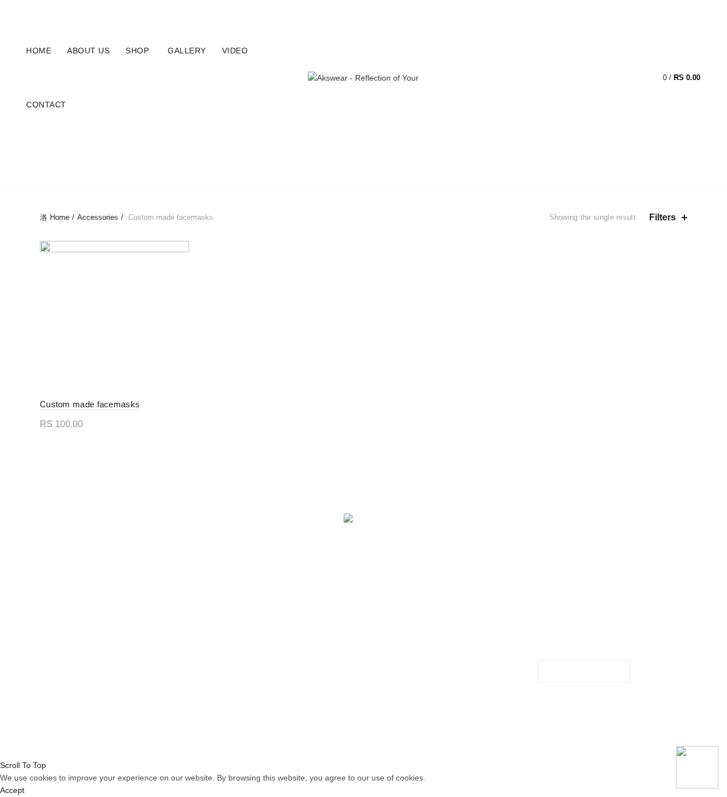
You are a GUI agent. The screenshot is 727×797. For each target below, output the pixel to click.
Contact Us (226, 662)
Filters (662, 217)
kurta (263, 146)
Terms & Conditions (241, 646)
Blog (657, 12)
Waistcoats (419, 174)
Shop (137, 50)
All (111, 146)
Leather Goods (329, 146)
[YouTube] (376, 545)
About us (88, 50)
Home (624, 12)
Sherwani (545, 146)
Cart (690, 12)
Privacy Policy (231, 613)
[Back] (54, 161)
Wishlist (630, 72)
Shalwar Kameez (468, 146)
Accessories (164, 146)
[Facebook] (352, 545)
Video (235, 50)
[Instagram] (369, 545)
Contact (46, 104)
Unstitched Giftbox (328, 174)
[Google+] (360, 545)
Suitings (603, 146)
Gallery (187, 50)
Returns (220, 630)
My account (576, 12)
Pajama (398, 146)
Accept (12, 790)
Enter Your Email (568, 616)
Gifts (222, 146)
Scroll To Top (23, 765)
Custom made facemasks (90, 404)
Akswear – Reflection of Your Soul (343, 740)
